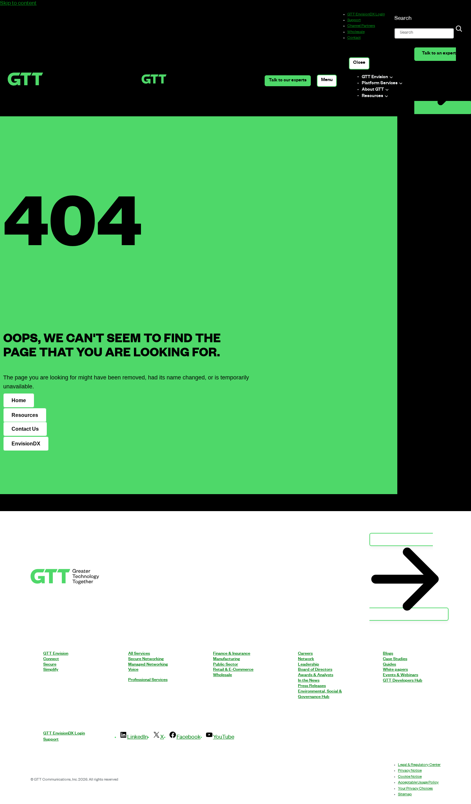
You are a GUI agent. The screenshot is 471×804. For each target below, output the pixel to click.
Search (402, 19)
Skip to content (18, 4)
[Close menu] (359, 63)
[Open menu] (327, 81)
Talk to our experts (288, 81)
